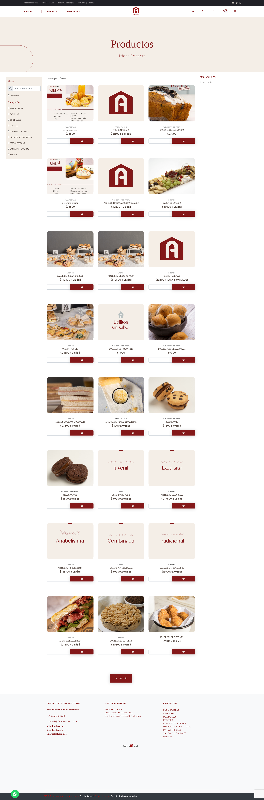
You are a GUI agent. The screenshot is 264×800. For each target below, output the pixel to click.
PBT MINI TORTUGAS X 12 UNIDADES (121, 202)
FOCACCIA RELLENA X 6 (70, 640)
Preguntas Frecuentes (66, 3)
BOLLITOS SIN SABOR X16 (121, 348)
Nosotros (92, 3)
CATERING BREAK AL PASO (121, 275)
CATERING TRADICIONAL (172, 567)
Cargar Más (121, 678)
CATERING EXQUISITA (172, 494)
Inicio (123, 55)
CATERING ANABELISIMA (70, 567)
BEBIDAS (13, 154)
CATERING (14, 114)
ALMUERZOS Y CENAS (19, 131)
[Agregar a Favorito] (70, 88)
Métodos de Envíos (31, 3)
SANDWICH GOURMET (19, 148)
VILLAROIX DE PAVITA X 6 (172, 637)
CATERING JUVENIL (121, 494)
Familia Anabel (87, 796)
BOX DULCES (15, 120)
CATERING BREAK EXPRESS (70, 275)
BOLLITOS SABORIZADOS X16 (172, 348)
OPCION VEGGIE (70, 348)
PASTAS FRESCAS (17, 143)
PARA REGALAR (16, 108)
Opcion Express (70, 129)
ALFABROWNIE (70, 494)
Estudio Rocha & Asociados (124, 796)
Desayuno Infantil (70, 202)
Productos (31, 11)
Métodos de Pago (48, 3)
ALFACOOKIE (172, 421)
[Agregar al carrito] (82, 141)
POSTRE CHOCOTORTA (121, 640)
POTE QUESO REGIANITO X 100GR (121, 421)
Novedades (73, 11)
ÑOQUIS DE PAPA (121, 129)
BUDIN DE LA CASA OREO (172, 129)
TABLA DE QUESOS (172, 202)
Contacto (81, 3)
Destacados (14, 95)
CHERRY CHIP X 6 (171, 275)
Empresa (52, 11)
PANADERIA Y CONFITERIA (20, 137)
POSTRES (13, 125)
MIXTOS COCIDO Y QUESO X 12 (70, 421)
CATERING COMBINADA (121, 567)
